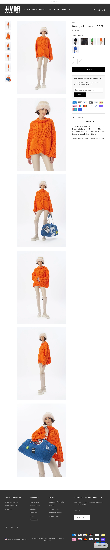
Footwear (33, 513)
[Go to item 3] (8, 46)
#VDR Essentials (11, 506)
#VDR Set (8, 509)
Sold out (88, 70)
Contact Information (57, 502)
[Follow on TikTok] (17, 527)
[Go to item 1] (8, 25)
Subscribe (80, 95)
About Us (52, 506)
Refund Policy (54, 516)
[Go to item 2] (8, 36)
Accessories (35, 520)
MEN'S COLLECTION (62, 9)
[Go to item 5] (8, 67)
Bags (32, 516)
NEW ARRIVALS (30, 9)
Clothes (33, 509)
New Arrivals (34, 502)
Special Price (35, 506)
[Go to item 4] (8, 57)
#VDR (74, 22)
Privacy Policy (54, 509)
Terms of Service (55, 513)
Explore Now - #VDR (97, 139)
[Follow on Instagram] (12, 527)
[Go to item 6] (8, 78)
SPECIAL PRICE (45, 9)
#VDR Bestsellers (11, 502)
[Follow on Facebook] (6, 527)
